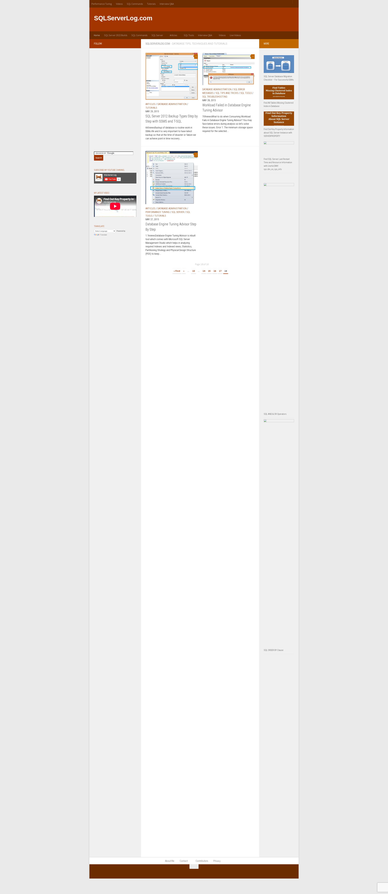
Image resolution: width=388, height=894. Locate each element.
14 (204, 270)
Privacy (217, 860)
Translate (103, 235)
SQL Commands (135, 3)
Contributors (202, 860)
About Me (169, 860)
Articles (173, 35)
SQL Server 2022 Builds (115, 35)
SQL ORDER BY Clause (273, 650)
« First (177, 270)
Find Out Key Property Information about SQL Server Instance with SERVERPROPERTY (279, 132)
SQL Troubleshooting (214, 96)
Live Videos (235, 35)
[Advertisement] (239, 19)
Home (97, 35)
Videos (119, 3)
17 (220, 270)
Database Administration (172, 104)
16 (215, 270)
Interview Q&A (167, 3)
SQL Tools (189, 35)
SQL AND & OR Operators (275, 414)
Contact (184, 860)
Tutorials (151, 3)
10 (193, 270)
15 (209, 270)
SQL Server (157, 35)
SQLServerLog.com (123, 18)
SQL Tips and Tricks (227, 92)
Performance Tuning (102, 3)
